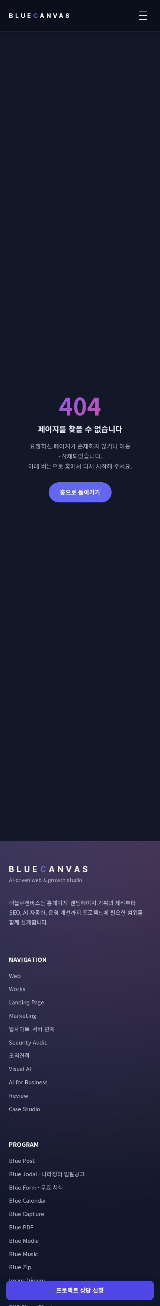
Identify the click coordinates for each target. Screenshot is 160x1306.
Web (15, 976)
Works (17, 989)
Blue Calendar (27, 1200)
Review (18, 1095)
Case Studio (24, 1109)
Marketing (22, 1015)
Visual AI (20, 1068)
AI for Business (28, 1082)
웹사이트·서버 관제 (32, 1029)
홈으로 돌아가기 (80, 492)
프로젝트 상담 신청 (80, 1290)
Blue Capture (26, 1213)
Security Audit (28, 1042)
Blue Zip (20, 1267)
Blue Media (24, 1240)
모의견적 (19, 1055)
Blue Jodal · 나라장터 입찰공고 (47, 1174)
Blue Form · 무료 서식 (36, 1187)
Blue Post (22, 1160)
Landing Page (26, 1002)
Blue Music (23, 1254)
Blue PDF (21, 1227)
